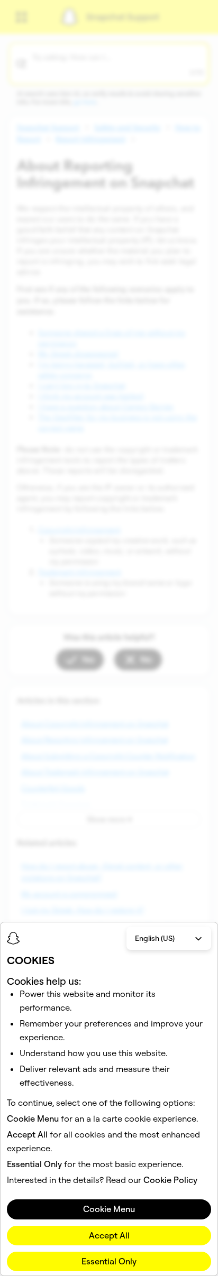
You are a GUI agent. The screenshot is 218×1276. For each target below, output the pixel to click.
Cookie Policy (170, 1180)
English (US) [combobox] (155, 938)
